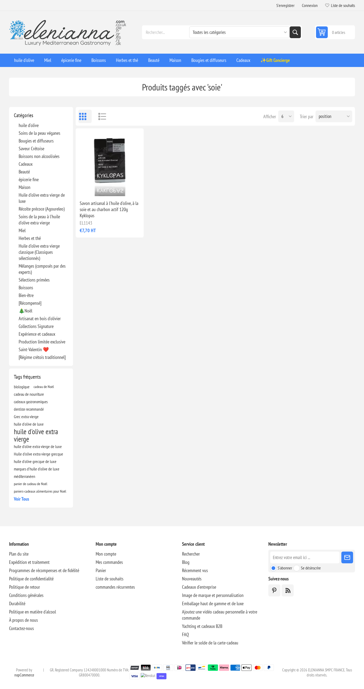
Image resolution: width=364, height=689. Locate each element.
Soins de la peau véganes (39, 133)
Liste (99, 116)
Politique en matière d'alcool (32, 612)
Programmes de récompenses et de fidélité (44, 570)
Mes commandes (109, 562)
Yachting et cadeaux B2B (202, 626)
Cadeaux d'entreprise (199, 587)
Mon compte (106, 554)
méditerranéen (24, 476)
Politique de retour (24, 587)
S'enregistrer (285, 5)
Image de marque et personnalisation (213, 595)
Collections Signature (36, 326)
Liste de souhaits (109, 579)
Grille (85, 116)
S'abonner (285, 568)
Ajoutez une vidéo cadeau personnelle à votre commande (219, 615)
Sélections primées (34, 280)
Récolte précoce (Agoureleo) (41, 209)
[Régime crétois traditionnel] (42, 357)
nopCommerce (24, 675)
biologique (22, 386)
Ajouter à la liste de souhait (86, 187)
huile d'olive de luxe (29, 424)
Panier (101, 570)
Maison (24, 187)
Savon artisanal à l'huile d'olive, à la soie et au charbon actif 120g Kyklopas (109, 209)
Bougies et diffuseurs (36, 141)
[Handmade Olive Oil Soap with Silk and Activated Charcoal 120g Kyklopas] (109, 162)
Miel (22, 230)
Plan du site (19, 554)
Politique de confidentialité (31, 579)
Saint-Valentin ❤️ (34, 349)
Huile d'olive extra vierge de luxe (42, 198)
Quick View (97, 187)
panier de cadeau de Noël (30, 483)
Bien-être (26, 295)
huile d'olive (29, 125)
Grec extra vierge (26, 416)
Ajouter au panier (121, 187)
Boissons (26, 287)
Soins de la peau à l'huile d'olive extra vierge (39, 219)
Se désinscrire (311, 568)
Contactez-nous (21, 628)
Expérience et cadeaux (37, 334)
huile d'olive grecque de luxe (35, 461)
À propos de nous (23, 620)
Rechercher (295, 32)
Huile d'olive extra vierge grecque (38, 454)
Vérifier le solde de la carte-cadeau (210, 643)
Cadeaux (26, 164)
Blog (185, 562)
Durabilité (17, 603)
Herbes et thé (30, 238)
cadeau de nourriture (29, 394)
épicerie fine (29, 179)
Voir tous (21, 499)
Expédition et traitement (29, 562)
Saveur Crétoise (31, 148)
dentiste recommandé (29, 409)
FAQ (185, 634)
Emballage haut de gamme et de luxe (213, 603)
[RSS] (288, 590)
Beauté (24, 172)
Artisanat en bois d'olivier (40, 318)
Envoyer (347, 557)
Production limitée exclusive (42, 342)
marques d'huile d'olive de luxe (36, 469)
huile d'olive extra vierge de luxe (38, 446)
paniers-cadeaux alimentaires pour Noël (40, 491)
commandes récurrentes (115, 587)
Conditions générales (26, 595)
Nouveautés (191, 579)
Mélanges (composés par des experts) (42, 269)
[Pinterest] (274, 590)
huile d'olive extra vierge (36, 435)
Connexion (310, 5)
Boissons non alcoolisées (39, 156)
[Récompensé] (30, 303)
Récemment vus (195, 570)
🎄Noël (25, 311)
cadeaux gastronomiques (31, 401)
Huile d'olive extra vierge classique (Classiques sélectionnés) (39, 252)
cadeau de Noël (44, 386)
